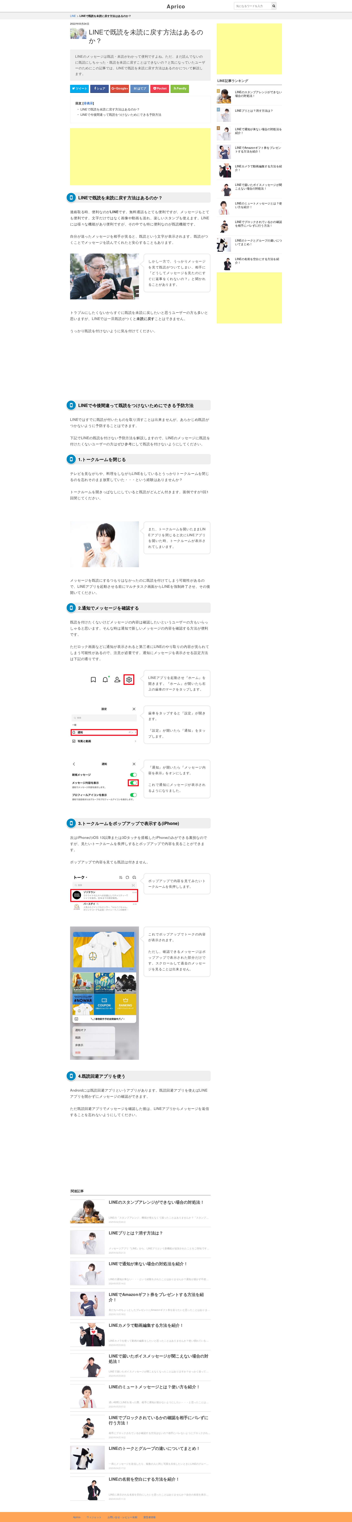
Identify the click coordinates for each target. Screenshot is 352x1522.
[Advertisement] (140, 156)
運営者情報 (149, 1517)
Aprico (176, 6)
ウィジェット (94, 1517)
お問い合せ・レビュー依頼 (122, 1517)
